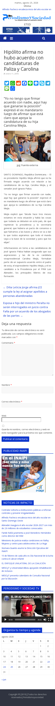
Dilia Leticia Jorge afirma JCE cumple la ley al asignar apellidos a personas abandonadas (25, 292)
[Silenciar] (44, 619)
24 (4, 667)
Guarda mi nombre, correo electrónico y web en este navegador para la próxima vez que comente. (27, 431)
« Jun (4, 679)
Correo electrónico (12, 401)
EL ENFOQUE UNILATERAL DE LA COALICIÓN (24, 563)
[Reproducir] (5, 619)
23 (48, 661)
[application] (27, 608)
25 (12, 667)
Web (4, 415)
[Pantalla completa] (49, 619)
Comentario (8, 342)
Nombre (7, 384)
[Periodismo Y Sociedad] (5, 38)
